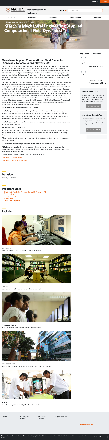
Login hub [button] (94, 1)
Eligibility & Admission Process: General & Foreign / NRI (25, 192)
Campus (61, 10)
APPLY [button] (106, 2)
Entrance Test (9, 194)
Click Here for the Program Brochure (14, 160)
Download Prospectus (12, 200)
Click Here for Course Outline (12, 157)
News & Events (76, 17)
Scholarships (8, 198)
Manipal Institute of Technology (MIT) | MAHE (20, 22)
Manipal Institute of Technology (9, 4)
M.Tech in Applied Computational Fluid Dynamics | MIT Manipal (21, 28)
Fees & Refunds (10, 196)
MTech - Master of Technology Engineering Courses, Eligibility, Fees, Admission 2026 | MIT (33, 25)
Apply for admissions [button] (87, 425)
